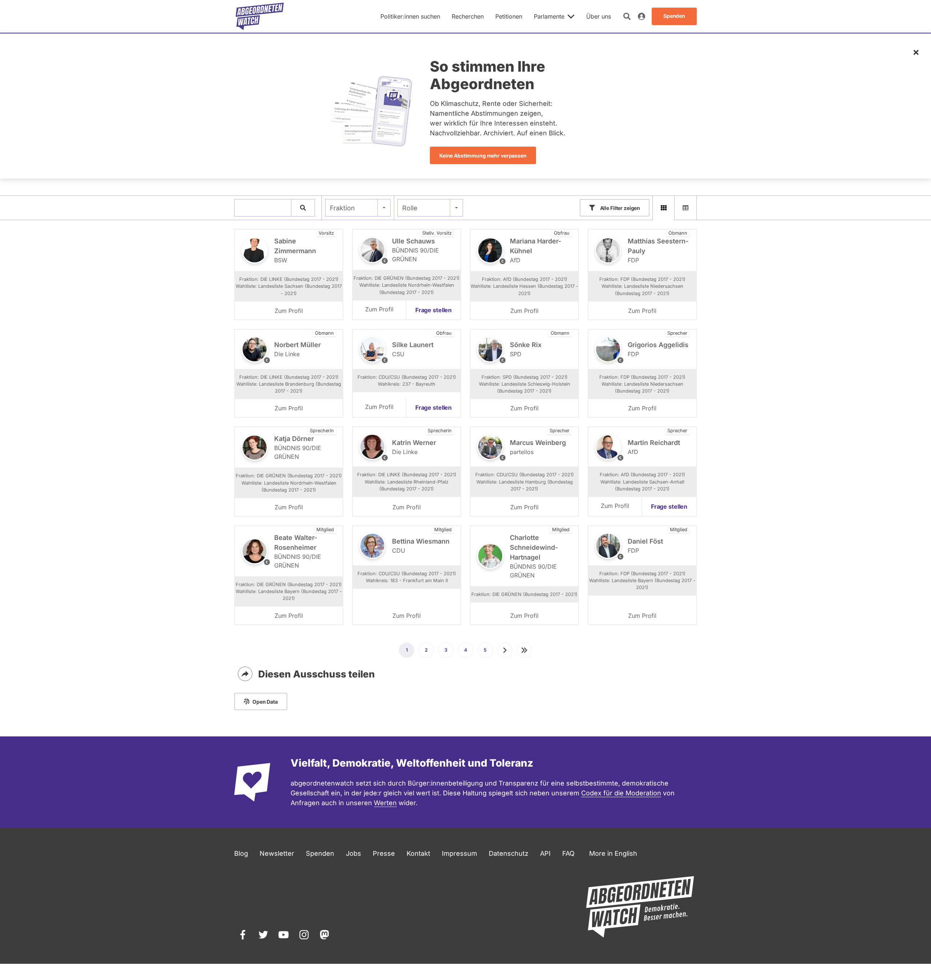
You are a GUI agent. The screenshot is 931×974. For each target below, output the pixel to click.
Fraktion (342, 208)
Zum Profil (289, 310)
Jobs (353, 853)
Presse (384, 853)
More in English (613, 853)
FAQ (568, 853)
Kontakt (418, 853)
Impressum (459, 853)
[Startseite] (259, 16)
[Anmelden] (641, 16)
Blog (241, 853)
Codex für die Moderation (621, 793)
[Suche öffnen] (627, 16)
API (545, 853)
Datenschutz (508, 853)
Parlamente (549, 16)
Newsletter (277, 853)
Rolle (409, 208)
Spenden (320, 853)
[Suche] (303, 207)
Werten (385, 803)
